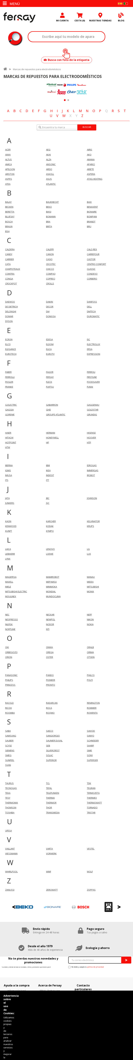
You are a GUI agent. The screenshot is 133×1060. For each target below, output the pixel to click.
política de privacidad (95, 967)
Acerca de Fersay (49, 985)
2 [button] (68, 100)
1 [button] (64, 100)
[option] (52, 89)
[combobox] (66, 127)
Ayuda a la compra (16, 985)
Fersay (19, 17)
